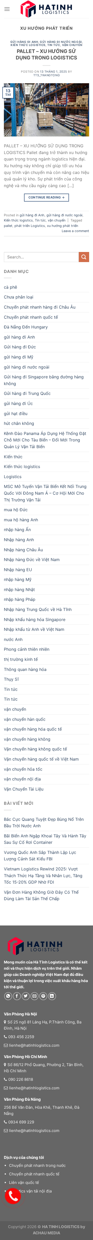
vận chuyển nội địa (22, 779)
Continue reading (46, 197)
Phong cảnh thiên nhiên (26, 649)
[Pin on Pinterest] (43, 996)
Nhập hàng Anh (19, 539)
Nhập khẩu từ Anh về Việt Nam (34, 629)
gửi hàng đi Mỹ (18, 356)
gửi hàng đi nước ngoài (61, 42)
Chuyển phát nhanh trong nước (37, 1165)
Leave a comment (75, 231)
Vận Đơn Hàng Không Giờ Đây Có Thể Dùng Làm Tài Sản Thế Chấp (41, 895)
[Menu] (7, 9)
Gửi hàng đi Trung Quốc (27, 393)
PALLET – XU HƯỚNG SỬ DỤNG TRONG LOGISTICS (46, 54)
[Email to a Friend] (34, 996)
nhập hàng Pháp (19, 599)
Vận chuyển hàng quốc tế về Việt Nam (41, 759)
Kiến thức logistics (28, 45)
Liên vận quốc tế (24, 1182)
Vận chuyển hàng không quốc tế (35, 749)
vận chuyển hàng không (27, 739)
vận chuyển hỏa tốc (23, 769)
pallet (8, 226)
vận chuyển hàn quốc (24, 719)
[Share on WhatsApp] (8, 996)
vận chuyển (72, 45)
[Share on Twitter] (26, 996)
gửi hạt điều (15, 413)
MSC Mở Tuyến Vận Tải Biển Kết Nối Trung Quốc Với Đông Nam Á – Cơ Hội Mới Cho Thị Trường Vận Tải (45, 493)
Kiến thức (13, 456)
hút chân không (19, 423)
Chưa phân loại (18, 297)
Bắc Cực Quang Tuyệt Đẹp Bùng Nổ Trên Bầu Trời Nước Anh (44, 823)
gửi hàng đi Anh (24, 42)
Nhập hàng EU (18, 569)
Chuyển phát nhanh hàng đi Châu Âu (39, 307)
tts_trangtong (46, 75)
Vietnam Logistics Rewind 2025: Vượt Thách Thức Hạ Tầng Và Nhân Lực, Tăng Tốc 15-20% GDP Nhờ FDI (43, 875)
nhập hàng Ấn (17, 529)
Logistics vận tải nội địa (30, 1191)
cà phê (10, 287)
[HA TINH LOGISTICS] (46, 9)
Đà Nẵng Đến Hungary (26, 327)
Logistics (12, 476)
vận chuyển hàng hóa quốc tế (33, 729)
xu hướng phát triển (62, 226)
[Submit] (84, 257)
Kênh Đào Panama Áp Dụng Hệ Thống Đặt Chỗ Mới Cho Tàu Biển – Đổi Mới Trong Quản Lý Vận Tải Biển (45, 440)
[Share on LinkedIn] (52, 996)
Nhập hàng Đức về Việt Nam (32, 559)
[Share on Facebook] (17, 996)
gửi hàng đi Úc (18, 403)
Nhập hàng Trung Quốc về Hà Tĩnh (38, 609)
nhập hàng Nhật (19, 589)
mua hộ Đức (16, 509)
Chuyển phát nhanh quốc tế (31, 317)
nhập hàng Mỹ (18, 579)
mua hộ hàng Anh (21, 519)
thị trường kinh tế (21, 659)
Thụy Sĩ (11, 679)
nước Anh (13, 639)
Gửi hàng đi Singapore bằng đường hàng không (44, 380)
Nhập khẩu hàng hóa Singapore (34, 619)
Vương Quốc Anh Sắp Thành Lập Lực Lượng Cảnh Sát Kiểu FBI (40, 856)
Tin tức (53, 45)
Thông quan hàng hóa (25, 669)
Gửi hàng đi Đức (20, 346)
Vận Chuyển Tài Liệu (23, 789)
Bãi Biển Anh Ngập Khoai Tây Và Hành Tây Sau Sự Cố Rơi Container (45, 839)
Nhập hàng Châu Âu (23, 549)
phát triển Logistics (29, 226)
